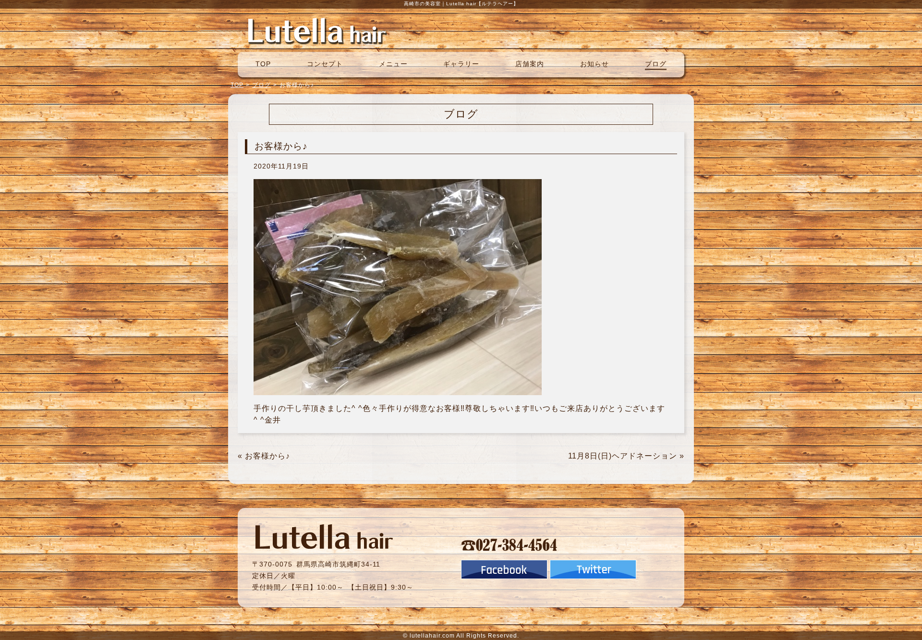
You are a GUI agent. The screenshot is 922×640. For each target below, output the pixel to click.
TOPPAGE (317, 30)
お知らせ (594, 64)
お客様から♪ (267, 456)
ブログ (656, 64)
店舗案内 (529, 64)
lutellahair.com (432, 635)
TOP (263, 64)
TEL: (509, 544)
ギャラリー (461, 64)
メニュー (393, 64)
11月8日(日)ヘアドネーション (622, 456)
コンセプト (325, 64)
